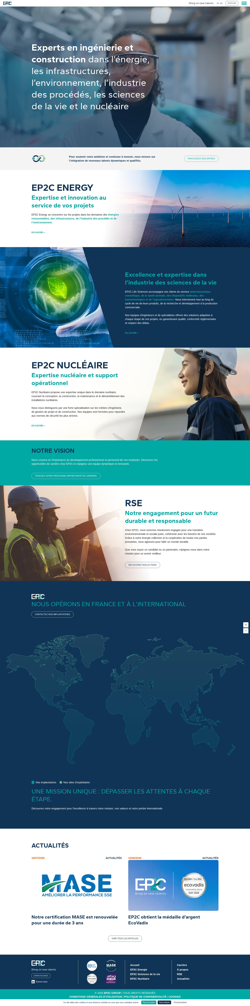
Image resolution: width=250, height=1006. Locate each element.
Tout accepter (149, 1002)
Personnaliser (180, 1002)
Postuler (232, 3)
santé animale (156, 295)
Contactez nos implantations (52, 614)
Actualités (183, 978)
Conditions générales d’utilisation (95, 996)
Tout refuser (164, 1002)
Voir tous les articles (125, 938)
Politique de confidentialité (145, 996)
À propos (182, 969)
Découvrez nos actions (142, 565)
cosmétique (132, 295)
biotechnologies (135, 299)
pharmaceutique (200, 291)
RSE (179, 974)
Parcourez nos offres (201, 159)
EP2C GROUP (112, 993)
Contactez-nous (41, 976)
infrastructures (65, 218)
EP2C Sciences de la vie (145, 974)
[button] (245, 624)
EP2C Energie (138, 969)
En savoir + (38, 232)
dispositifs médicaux (185, 295)
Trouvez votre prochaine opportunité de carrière (66, 476)
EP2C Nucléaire (139, 978)
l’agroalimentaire (163, 299)
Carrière (182, 965)
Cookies (175, 996)
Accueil (134, 965)
